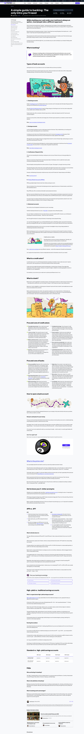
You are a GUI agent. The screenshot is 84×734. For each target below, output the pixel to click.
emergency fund (59, 134)
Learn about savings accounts (35, 148)
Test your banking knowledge (15, 41)
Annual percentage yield (57, 514)
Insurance (57, 3)
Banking (41, 3)
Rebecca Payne (45, 718)
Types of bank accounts (14, 26)
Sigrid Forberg (14, 15)
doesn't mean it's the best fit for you (63, 245)
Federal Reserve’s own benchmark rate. (45, 473)
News (25, 3)
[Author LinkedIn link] (72, 701)
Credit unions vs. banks (14, 27)
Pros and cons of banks (14, 33)
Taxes (62, 3)
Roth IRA (45, 210)
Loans (52, 3)
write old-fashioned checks (36, 108)
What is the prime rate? (14, 37)
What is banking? (13, 24)
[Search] (74, 3)
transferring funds (42, 105)
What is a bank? (13, 30)
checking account (33, 103)
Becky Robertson (32, 725)
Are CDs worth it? (33, 175)
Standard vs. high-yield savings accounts (16, 44)
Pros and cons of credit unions (15, 31)
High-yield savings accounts (33, 597)
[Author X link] (71, 701)
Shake (66, 445)
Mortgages (46, 3)
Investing (29, 3)
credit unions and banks (34, 249)
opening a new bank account (51, 492)
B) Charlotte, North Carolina (55, 580)
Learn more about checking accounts (37, 122)
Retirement (35, 3)
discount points (40, 523)
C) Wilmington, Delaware (32, 583)
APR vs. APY (12, 40)
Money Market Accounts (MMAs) (36, 179)
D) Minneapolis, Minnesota (55, 583)
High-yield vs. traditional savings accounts (17, 43)
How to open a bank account (15, 34)
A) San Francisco (30, 580)
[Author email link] (70, 701)
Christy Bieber (47, 725)
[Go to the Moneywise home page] (9, 3)
